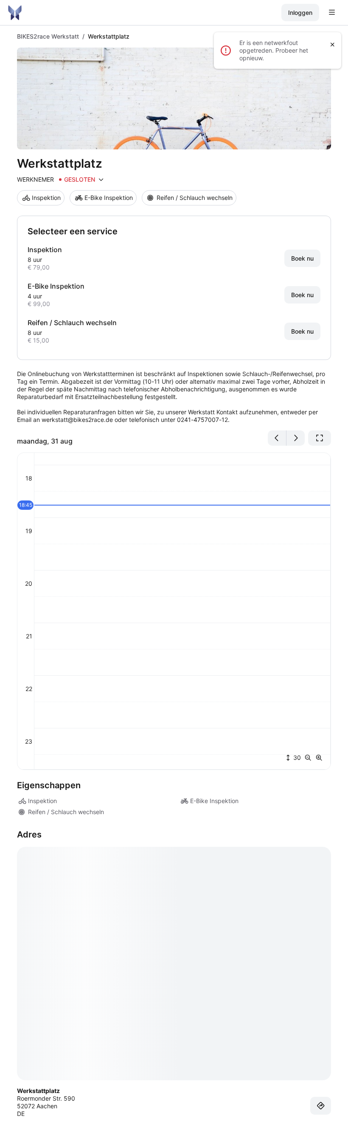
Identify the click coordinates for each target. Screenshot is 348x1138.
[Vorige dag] (277, 438)
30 (296, 757)
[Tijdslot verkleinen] (309, 757)
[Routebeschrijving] (320, 1106)
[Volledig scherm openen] (319, 438)
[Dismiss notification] (332, 44)
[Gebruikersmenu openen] (332, 13)
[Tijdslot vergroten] (319, 757)
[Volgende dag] (295, 438)
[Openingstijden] (101, 180)
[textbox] (174, 397)
